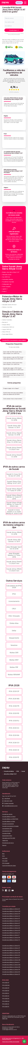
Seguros (4, 845)
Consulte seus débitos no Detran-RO (11, 972)
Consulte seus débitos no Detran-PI (11, 935)
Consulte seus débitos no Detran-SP (11, 948)
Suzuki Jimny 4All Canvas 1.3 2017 (14, 426)
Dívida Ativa (14, 623)
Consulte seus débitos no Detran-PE (11, 918)
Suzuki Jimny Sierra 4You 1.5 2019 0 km (14, 441)
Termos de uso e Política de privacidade (16, 34)
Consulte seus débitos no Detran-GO (11, 928)
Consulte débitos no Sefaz (8, 821)
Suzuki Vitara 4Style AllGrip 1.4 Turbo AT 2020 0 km (14, 504)
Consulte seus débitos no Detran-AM (11, 960)
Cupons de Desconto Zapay (9, 865)
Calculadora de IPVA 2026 (14, 586)
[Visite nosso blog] (3, 890)
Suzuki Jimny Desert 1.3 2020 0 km (14, 448)
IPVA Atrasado (5, 863)
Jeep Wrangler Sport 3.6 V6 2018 (14, 548)
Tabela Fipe (5, 840)
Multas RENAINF (14, 675)
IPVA (14, 594)
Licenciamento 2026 (7, 831)
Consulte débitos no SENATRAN (10, 819)
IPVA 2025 (4, 858)
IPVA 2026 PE (14, 757)
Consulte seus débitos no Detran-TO (11, 940)
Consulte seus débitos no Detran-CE (11, 921)
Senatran (14, 645)
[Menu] (25, 3)
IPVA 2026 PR (14, 706)
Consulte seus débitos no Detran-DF (11, 909)
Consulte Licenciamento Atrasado (10, 826)
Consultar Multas (6, 833)
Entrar (18, 2)
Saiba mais (4, 1018)
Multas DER (14, 653)
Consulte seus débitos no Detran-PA (11, 932)
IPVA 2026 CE (14, 750)
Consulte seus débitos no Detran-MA (11, 964)
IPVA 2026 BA (14, 735)
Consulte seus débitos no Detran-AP (11, 923)
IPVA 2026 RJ (14, 721)
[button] (14, 352)
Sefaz (14, 631)
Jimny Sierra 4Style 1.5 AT (10, 774)
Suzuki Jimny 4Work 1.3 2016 (13, 419)
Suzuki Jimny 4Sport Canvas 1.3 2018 (14, 434)
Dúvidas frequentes (9, 803)
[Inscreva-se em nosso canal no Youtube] (12, 890)
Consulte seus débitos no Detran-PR (11, 913)
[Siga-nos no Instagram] (9, 890)
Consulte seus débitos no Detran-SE (11, 974)
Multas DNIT (14, 660)
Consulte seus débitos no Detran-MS (11, 967)
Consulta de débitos (9, 771)
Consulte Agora (13, 30)
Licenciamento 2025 (7, 828)
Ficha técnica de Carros (8, 843)
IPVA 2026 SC (14, 728)
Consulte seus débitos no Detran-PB (11, 969)
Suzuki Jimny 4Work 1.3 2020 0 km (13, 570)
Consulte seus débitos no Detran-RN (11, 952)
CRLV (14, 609)
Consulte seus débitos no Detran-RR (11, 937)
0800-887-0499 (8, 801)
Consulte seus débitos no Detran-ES (11, 957)
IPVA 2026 (4, 861)
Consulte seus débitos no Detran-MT (11, 930)
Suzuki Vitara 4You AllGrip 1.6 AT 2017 (14, 482)
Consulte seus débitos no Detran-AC (11, 925)
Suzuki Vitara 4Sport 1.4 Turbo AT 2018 (14, 490)
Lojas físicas (7, 798)
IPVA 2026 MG (14, 699)
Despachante (14, 638)
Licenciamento (14, 601)
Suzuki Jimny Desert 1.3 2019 (14, 456)
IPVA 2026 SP (14, 691)
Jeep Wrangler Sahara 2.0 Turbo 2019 (14, 555)
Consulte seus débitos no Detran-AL (11, 962)
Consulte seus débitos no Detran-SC (11, 916)
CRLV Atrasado (14, 616)
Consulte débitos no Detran (8, 816)
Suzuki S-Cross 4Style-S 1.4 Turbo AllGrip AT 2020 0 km (14, 511)
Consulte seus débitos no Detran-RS (11, 950)
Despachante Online (7, 835)
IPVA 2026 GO (14, 743)
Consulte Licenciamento (8, 823)
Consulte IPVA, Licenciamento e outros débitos (14, 340)
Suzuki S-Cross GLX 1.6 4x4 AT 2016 (14, 475)
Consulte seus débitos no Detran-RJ (11, 945)
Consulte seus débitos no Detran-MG (11, 911)
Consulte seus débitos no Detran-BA (11, 955)
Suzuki (23, 771)
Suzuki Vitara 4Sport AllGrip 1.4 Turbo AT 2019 (14, 497)
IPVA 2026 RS (14, 713)
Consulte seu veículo (7, 814)
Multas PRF (14, 667)
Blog (3, 853)
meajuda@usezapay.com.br (11, 805)
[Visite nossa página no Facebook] (6, 890)
